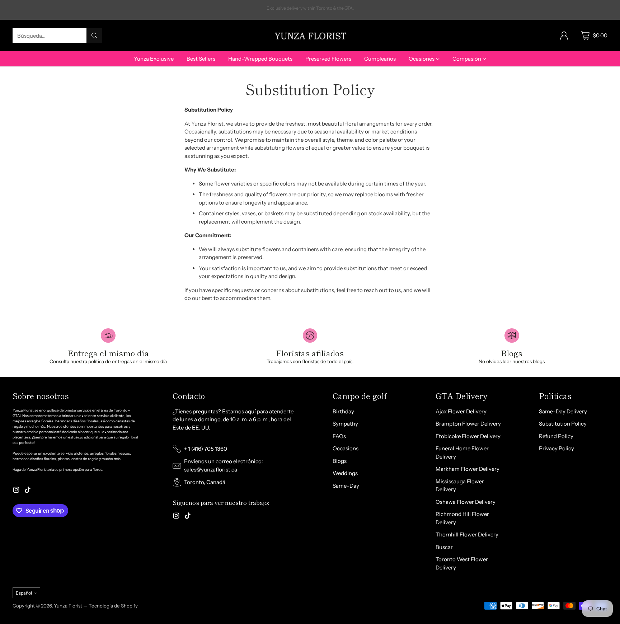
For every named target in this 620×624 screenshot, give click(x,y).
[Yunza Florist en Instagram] (16, 491)
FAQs (339, 436)
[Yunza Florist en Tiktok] (27, 491)
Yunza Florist (68, 606)
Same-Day (346, 485)
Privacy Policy (556, 448)
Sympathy (345, 423)
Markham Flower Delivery (467, 468)
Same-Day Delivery (563, 411)
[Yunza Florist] (310, 35)
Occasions (345, 448)
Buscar (444, 547)
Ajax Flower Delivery (461, 411)
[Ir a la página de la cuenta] (564, 35)
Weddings (345, 473)
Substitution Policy (563, 423)
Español (24, 593)
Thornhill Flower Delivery (467, 534)
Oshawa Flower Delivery (465, 501)
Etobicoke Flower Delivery (468, 436)
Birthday (343, 411)
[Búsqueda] (94, 35)
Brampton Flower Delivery (468, 423)
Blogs (340, 461)
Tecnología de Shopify (113, 606)
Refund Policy (556, 436)
